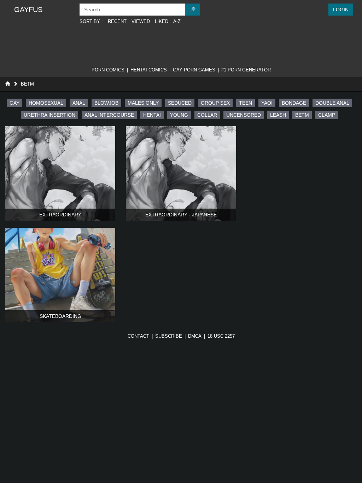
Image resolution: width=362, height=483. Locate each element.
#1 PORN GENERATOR (246, 69)
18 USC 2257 (221, 336)
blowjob (106, 103)
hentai (152, 115)
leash (278, 115)
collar (207, 115)
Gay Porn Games (194, 69)
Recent (117, 21)
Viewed (141, 21)
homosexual (46, 103)
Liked (161, 21)
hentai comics (148, 69)
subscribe (168, 336)
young (179, 115)
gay (14, 103)
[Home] (8, 84)
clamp (326, 115)
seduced (180, 103)
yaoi (267, 103)
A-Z (177, 21)
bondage (294, 103)
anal (78, 103)
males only (143, 103)
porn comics (108, 69)
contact (138, 336)
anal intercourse (109, 115)
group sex (215, 103)
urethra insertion (49, 115)
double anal (332, 103)
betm (302, 115)
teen (245, 103)
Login (341, 9)
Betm (27, 84)
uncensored (243, 115)
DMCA (195, 336)
